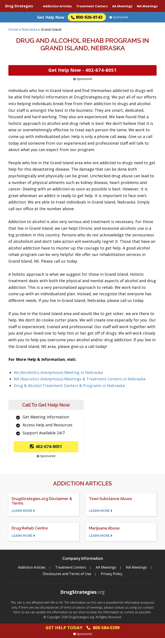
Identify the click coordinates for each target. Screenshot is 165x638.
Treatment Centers (92, 6)
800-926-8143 (89, 17)
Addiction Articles (57, 6)
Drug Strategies (19, 6)
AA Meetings (122, 6)
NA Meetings (147, 6)
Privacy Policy (111, 573)
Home (13, 29)
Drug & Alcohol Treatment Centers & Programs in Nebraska (69, 385)
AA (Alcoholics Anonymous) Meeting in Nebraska (58, 372)
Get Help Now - (82, 70)
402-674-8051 (48, 446)
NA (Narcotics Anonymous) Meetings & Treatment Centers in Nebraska (79, 378)
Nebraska (29, 29)
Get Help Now (50, 17)
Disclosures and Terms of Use (67, 573)
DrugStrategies (82, 592)
